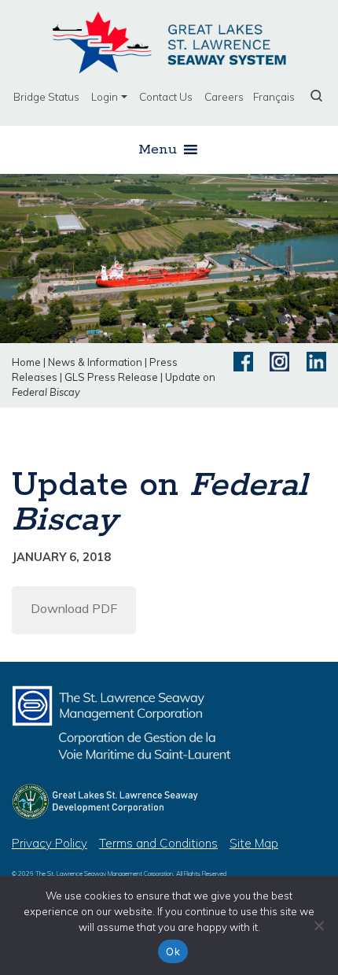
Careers (224, 96)
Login (104, 96)
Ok (173, 951)
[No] (318, 925)
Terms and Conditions (158, 843)
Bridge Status (46, 96)
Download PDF (74, 608)
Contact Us (166, 96)
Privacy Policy (49, 843)
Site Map (254, 843)
